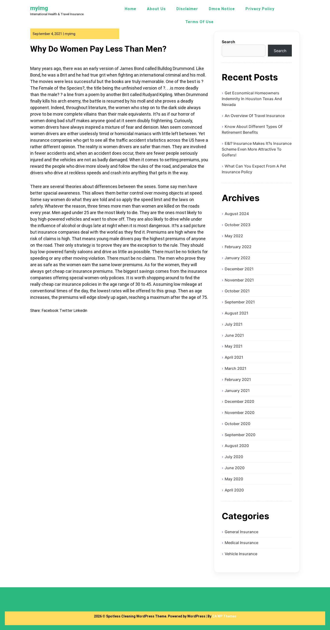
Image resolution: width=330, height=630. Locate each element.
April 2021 (234, 357)
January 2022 (237, 257)
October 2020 (237, 423)
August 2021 (236, 313)
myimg (39, 8)
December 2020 (239, 401)
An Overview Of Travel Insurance (255, 115)
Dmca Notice (222, 9)
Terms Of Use (199, 22)
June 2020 (234, 467)
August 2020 (237, 445)
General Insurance (241, 531)
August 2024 (237, 213)
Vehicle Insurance (241, 553)
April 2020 (234, 490)
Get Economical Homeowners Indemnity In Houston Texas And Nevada (252, 99)
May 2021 (234, 346)
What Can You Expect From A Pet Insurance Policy (254, 169)
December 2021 (239, 268)
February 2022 (238, 246)
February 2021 (238, 379)
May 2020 (234, 478)
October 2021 (237, 290)
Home (130, 9)
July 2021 (234, 324)
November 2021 (239, 280)
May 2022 (234, 235)
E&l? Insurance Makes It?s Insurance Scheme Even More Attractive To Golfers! (257, 149)
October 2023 (237, 224)
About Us (156, 9)
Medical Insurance (241, 542)
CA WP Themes (224, 616)
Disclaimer (187, 9)
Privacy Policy (259, 9)
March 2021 (235, 368)
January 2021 (237, 390)
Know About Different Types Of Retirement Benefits (252, 129)
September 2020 (240, 434)
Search (228, 41)
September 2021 (240, 302)
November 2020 (239, 412)
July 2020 (234, 456)
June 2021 (234, 335)
